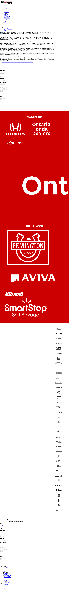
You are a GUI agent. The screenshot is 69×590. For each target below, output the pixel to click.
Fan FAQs (5, 21)
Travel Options (6, 19)
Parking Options (6, 12)
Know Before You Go (7, 18)
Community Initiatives (3, 89)
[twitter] (2, 525)
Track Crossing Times (7, 16)
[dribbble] (2, 528)
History (5, 20)
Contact (3, 27)
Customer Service (7, 28)
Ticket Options (6, 8)
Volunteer (5, 30)
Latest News (6, 25)
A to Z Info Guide (6, 17)
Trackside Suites (6, 23)
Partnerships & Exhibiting (8, 29)
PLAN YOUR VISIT (5, 13)
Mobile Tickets (6, 9)
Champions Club (6, 10)
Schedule (5, 15)
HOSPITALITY (4, 22)
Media (5, 26)
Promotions (2, 73)
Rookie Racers (6, 11)
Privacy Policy (2, 94)
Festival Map (6, 14)
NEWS (3, 24)
